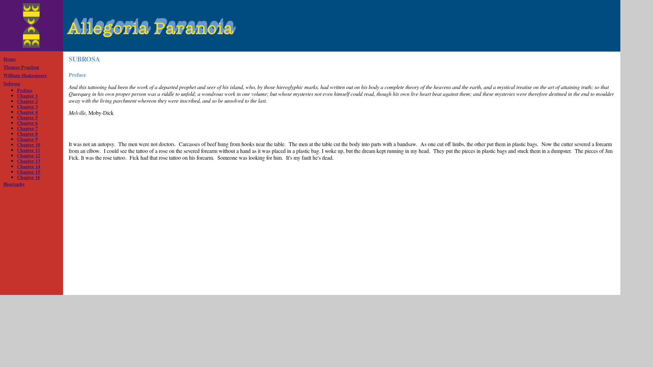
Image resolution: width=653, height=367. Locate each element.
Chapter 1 (27, 95)
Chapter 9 (27, 139)
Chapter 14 (28, 166)
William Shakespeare (25, 75)
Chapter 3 (27, 106)
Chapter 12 (28, 155)
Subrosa (11, 83)
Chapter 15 (28, 171)
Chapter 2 (27, 101)
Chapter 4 (27, 112)
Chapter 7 (27, 128)
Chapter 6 (27, 122)
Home (9, 59)
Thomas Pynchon (21, 67)
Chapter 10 (28, 144)
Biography (14, 184)
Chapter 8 (27, 133)
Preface (24, 90)
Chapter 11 (28, 150)
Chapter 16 (28, 177)
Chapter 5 (27, 117)
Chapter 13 (28, 160)
